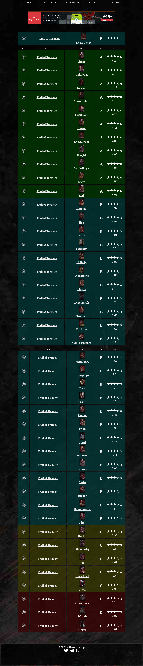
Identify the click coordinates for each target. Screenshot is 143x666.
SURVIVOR (114, 3)
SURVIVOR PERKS (71, 3)
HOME (28, 3)
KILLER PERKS (50, 3)
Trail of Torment (49, 38)
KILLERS (93, 3)
